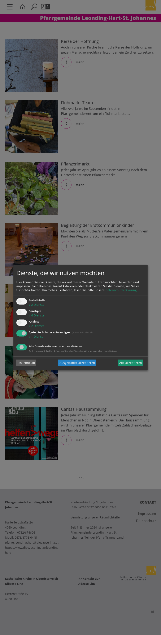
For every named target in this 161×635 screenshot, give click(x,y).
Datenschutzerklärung (121, 290)
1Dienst (36, 337)
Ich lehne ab (26, 363)
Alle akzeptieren (130, 363)
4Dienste (36, 315)
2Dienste (36, 305)
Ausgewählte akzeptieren (77, 363)
